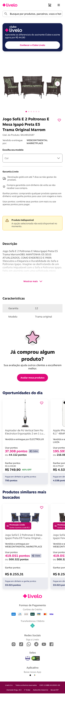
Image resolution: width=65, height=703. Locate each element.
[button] (50, 5)
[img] (35, 658)
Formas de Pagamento (32, 605)
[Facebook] (51, 644)
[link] (10, 5)
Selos (32, 652)
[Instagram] (13, 644)
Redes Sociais (32, 635)
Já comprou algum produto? (33, 355)
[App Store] (30, 675)
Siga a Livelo (32, 639)
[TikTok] (21, 644)
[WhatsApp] (28, 644)
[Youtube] (43, 644)
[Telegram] (36, 644)
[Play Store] (35, 675)
